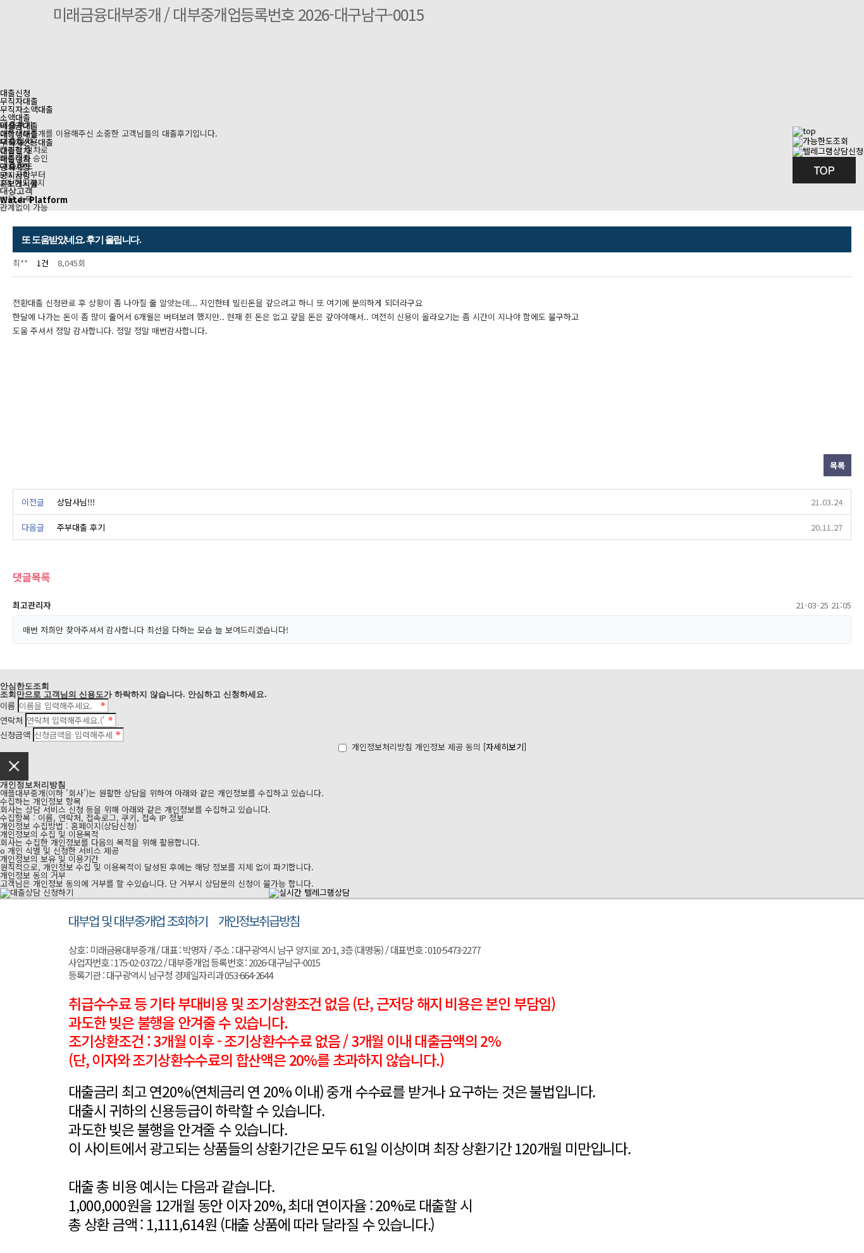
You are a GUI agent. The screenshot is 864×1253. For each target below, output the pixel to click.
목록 (837, 465)
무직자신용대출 (26, 142)
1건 (43, 263)
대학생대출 (19, 134)
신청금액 (15, 735)
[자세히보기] (504, 747)
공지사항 (15, 175)
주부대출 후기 (81, 527)
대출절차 (15, 158)
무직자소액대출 (26, 109)
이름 (7, 706)
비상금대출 (19, 126)
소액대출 (15, 117)
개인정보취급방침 (258, 920)
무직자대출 (19, 101)
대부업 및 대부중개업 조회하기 (137, 920)
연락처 (11, 720)
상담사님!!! (76, 502)
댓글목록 (32, 578)
